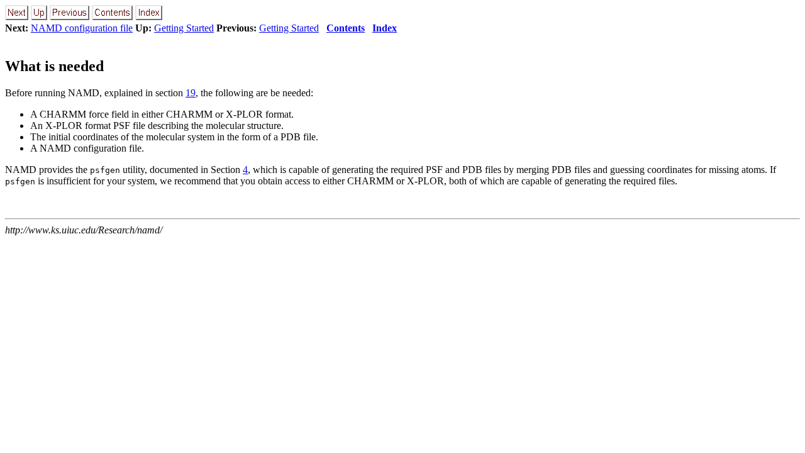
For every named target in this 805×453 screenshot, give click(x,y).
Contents (345, 28)
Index (384, 28)
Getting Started (184, 28)
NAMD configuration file (82, 28)
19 (191, 92)
